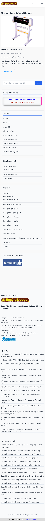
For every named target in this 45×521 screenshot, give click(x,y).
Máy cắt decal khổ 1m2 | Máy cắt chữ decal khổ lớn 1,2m (22, 238)
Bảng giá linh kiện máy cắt (12, 213)
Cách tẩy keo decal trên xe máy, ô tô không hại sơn (19, 458)
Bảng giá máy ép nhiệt (10, 225)
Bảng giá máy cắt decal (11, 217)
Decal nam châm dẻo (10, 139)
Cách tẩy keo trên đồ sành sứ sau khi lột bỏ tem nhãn (20, 502)
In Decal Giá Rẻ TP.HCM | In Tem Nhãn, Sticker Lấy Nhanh (22, 360)
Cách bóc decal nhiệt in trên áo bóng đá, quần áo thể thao (22, 472)
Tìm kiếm (38, 83)
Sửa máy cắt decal (9, 147)
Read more (8, 72)
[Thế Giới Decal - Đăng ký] (22, 339)
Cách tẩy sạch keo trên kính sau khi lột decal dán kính (20, 483)
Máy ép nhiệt (7, 178)
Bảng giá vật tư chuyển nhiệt (13, 229)
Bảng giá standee (9, 233)
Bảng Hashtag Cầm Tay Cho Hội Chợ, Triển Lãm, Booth (21, 387)
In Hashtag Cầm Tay (10, 135)
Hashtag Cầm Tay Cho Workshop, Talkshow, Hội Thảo (20, 391)
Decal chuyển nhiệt (9, 166)
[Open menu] (42, 3)
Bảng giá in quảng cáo (10, 209)
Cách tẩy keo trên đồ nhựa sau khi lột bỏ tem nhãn (19, 499)
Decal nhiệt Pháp (8, 169)
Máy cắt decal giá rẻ (20, 57)
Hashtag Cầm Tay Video (11, 152)
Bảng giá (6, 193)
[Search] (32, 3)
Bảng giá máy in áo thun (11, 221)
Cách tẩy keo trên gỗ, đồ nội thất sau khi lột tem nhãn (20, 461)
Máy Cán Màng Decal (10, 143)
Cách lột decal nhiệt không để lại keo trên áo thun (19, 469)
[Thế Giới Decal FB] (22, 262)
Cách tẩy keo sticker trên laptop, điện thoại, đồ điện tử (21, 454)
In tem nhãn (7, 127)
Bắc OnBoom (16, 53)
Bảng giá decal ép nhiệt (11, 199)
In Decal (32, 306)
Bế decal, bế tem (8, 131)
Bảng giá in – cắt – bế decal (12, 204)
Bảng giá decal (8, 196)
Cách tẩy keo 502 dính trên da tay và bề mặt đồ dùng (20, 451)
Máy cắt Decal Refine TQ (12, 49)
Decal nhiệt (5, 308)
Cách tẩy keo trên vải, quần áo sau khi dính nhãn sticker (21, 465)
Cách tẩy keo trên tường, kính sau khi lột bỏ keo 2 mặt (21, 480)
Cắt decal (6, 123)
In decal (5, 119)
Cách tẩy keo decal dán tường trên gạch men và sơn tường (22, 476)
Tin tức (5, 246)
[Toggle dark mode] (37, 3)
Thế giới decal (11, 306)
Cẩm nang (6, 242)
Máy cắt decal (7, 57)
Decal (3, 306)
